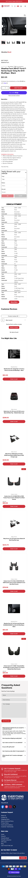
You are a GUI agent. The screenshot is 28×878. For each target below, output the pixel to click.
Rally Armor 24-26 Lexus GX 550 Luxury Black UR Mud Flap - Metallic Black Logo (14, 412)
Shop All (3, 836)
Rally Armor (14, 409)
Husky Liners (14, 494)
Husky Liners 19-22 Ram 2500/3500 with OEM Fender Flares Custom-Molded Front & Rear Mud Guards (14, 582)
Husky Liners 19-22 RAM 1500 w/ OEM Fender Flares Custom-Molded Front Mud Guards (14, 497)
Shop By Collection (6, 840)
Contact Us (4, 817)
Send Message (6, 720)
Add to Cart (14, 379)
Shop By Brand (5, 838)
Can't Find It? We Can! (7, 845)
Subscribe (23, 857)
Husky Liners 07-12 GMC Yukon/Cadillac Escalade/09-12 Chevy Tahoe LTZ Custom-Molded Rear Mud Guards (14, 667)
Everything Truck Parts (16, 876)
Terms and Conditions (7, 825)
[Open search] (2, 320)
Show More (14, 302)
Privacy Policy (5, 823)
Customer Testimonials (7, 826)
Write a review (14, 327)
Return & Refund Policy (7, 821)
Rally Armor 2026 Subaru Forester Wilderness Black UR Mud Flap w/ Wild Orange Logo (14, 455)
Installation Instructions (7, 154)
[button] (18, 6)
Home (2, 834)
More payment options (14, 95)
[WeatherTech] (6, 52)
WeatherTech (14, 367)
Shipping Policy (5, 819)
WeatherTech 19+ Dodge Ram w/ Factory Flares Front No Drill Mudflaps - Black (14, 369)
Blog (2, 843)
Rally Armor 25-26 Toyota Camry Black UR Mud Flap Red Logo (14, 539)
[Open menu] (25, 6)
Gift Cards (3, 842)
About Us (3, 815)
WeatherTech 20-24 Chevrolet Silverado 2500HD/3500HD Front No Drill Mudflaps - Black (14, 625)
